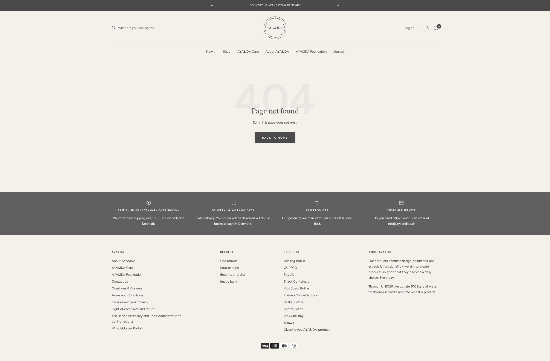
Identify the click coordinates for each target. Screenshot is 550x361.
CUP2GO (290, 268)
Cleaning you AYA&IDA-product (307, 330)
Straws (289, 323)
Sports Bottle (293, 309)
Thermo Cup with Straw (301, 295)
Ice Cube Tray (294, 316)
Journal (338, 52)
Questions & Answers (127, 288)
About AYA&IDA (277, 52)
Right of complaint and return (133, 309)
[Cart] (436, 28)
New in (211, 52)
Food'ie (289, 275)
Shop (227, 52)
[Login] (427, 28)
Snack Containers (296, 281)
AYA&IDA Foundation (311, 52)
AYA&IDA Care (248, 52)
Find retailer (228, 261)
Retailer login (229, 268)
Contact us (120, 281)
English (409, 28)
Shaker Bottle (293, 302)
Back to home (275, 137)
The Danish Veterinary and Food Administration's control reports (146, 318)
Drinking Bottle (294, 261)
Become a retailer (232, 275)
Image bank (228, 281)
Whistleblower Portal (127, 328)
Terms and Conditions (127, 295)
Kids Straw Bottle (296, 288)
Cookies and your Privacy (130, 302)
